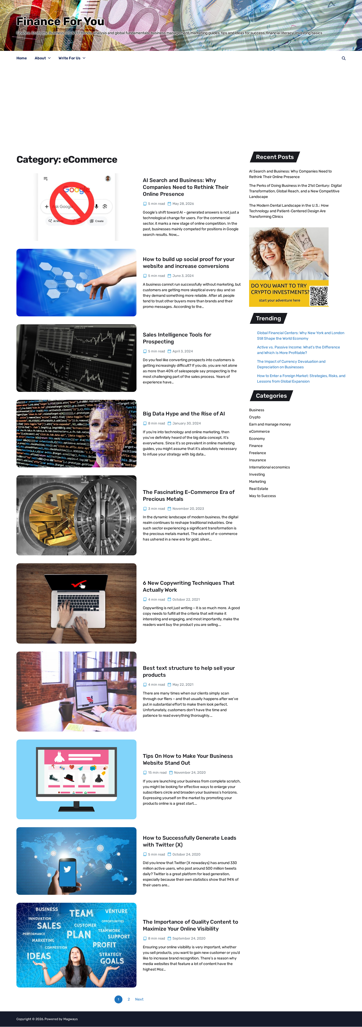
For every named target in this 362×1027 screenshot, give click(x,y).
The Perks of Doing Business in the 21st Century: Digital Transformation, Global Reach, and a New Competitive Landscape (295, 191)
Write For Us (70, 58)
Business (256, 410)
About (40, 58)
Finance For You (60, 21)
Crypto (255, 417)
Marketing (257, 481)
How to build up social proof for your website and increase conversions (189, 262)
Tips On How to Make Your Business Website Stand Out (188, 759)
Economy (257, 438)
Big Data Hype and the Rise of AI (184, 413)
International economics (269, 467)
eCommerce (259, 431)
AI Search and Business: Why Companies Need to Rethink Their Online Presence (185, 187)
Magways (70, 1019)
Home (21, 58)
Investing (257, 474)
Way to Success (262, 496)
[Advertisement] (181, 106)
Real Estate (258, 488)
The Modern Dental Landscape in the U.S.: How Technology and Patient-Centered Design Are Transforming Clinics (289, 211)
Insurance (257, 460)
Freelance (257, 453)
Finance (256, 446)
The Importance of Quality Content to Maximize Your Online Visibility (190, 925)
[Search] (344, 58)
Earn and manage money (270, 424)
